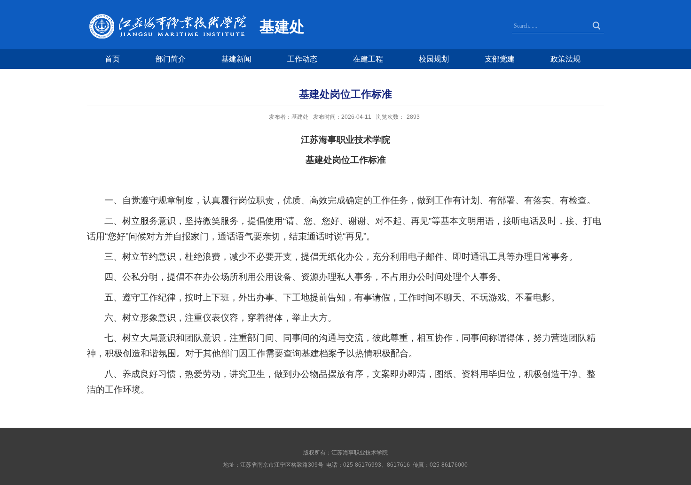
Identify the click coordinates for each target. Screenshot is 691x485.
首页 (112, 59)
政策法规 (565, 59)
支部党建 (500, 59)
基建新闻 (236, 59)
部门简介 (171, 59)
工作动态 (302, 59)
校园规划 (434, 59)
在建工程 (368, 59)
